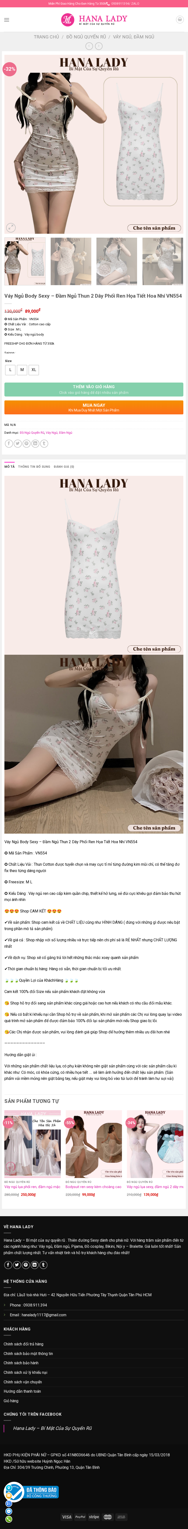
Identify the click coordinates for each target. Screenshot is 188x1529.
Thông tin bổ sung (34, 466)
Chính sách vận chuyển (23, 1382)
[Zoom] (11, 228)
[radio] (10, 370)
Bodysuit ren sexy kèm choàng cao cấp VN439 (103, 1187)
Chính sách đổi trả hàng (23, 1344)
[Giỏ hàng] (180, 19)
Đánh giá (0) (64, 466)
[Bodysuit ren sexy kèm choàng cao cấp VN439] (94, 1144)
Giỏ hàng (11, 1401)
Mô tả (9, 466)
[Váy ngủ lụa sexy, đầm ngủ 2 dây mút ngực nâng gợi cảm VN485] (155, 1144)
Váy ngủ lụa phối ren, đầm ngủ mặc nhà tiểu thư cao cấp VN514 (55, 1187)
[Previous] (14, 144)
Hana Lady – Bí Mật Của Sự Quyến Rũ (52, 1428)
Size (8, 361)
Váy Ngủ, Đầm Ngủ (133, 36)
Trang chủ (46, 36)
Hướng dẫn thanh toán (22, 1391)
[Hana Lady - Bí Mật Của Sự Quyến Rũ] (94, 19)
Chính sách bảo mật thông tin (28, 1353)
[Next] (173, 144)
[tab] (9, 467)
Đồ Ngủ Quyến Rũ (86, 36)
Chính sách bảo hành (21, 1363)
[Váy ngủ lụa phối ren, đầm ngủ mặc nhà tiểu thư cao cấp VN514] (32, 1144)
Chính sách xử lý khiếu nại (25, 1372)
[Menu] (7, 20)
